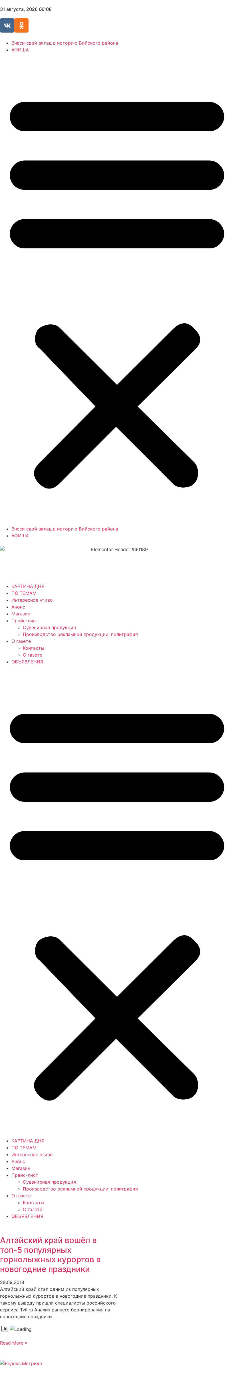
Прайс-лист (24, 620)
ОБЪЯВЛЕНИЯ (27, 662)
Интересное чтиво (32, 600)
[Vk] (7, 25)
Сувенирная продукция (49, 627)
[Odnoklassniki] (21, 25)
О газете (21, 641)
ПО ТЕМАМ (24, 593)
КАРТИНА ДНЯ (28, 586)
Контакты (33, 648)
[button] (117, 289)
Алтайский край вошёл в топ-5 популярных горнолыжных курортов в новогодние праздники (50, 1254)
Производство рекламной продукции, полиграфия (80, 634)
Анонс (18, 607)
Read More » (13, 1343)
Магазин (20, 614)
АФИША (20, 50)
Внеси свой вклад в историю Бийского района (64, 43)
